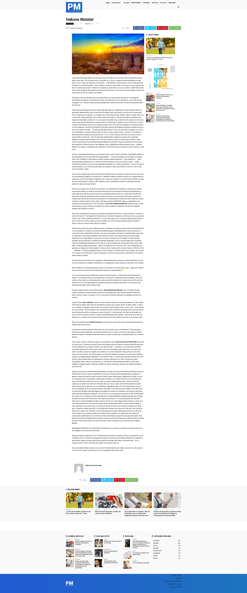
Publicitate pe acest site (173, 584)
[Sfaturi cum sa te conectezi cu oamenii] (99, 543)
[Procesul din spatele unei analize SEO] (127, 555)
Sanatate (135, 560)
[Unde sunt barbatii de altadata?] (99, 553)
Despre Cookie (176, 575)
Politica (106, 559)
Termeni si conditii (175, 587)
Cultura (134, 539)
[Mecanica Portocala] (67, 28)
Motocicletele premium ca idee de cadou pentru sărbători (164, 96)
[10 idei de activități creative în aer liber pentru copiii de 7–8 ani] (160, 46)
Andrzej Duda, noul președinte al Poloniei (111, 561)
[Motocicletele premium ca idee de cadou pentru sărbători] (150, 97)
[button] (178, 7)
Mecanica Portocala (76, 28)
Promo (106, 539)
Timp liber (70, 23)
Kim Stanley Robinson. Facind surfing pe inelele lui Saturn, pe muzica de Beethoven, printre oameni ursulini (141, 544)
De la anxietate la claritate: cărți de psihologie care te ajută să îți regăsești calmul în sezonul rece (165, 108)
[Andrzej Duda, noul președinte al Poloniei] (99, 563)
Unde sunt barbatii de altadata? (110, 552)
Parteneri (178, 578)
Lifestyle (158, 92)
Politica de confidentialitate (172, 581)
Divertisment (107, 549)
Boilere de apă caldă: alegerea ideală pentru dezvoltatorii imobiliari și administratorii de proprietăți (165, 118)
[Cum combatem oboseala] (127, 565)
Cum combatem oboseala (141, 563)
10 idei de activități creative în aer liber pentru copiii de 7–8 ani (159, 58)
